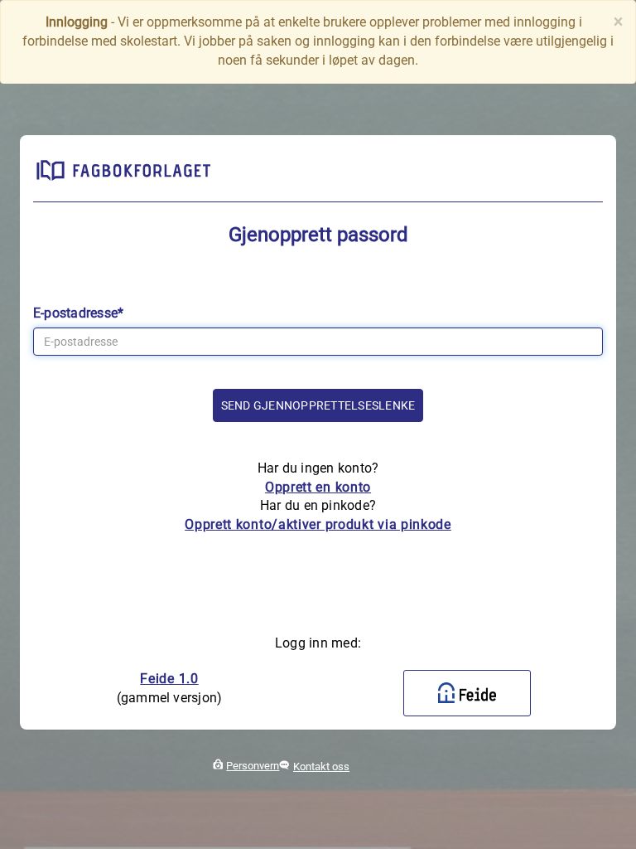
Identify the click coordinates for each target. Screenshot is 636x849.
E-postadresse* (78, 313)
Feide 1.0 (169, 678)
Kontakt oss (321, 766)
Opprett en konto (318, 487)
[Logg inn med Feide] (467, 693)
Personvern (252, 765)
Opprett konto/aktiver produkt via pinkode (318, 524)
